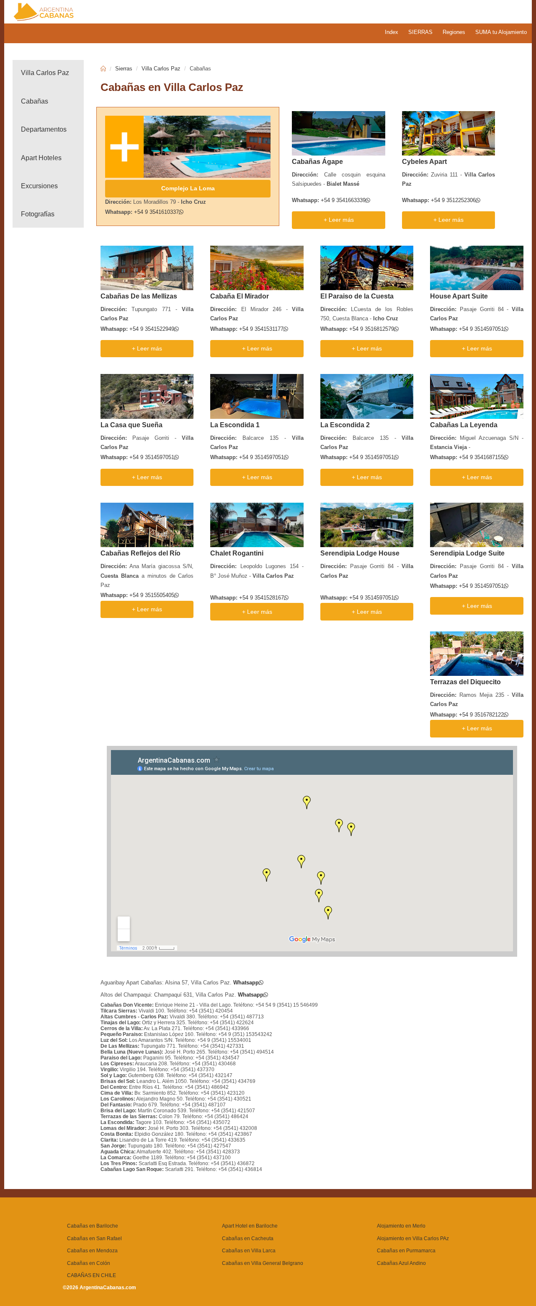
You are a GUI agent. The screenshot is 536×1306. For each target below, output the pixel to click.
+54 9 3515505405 (151, 595)
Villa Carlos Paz (45, 72)
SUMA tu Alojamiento (501, 32)
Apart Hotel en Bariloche (250, 1226)
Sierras (123, 68)
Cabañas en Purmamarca (406, 1251)
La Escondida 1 (235, 424)
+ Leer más (339, 220)
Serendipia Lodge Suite (467, 553)
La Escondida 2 (345, 424)
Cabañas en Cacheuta (247, 1238)
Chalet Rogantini (236, 553)
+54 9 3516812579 (371, 329)
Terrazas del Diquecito (465, 681)
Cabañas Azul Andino (401, 1263)
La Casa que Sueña (131, 424)
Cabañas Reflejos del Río (140, 553)
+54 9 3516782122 (481, 714)
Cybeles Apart (424, 161)
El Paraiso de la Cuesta (357, 296)
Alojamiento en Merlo (401, 1226)
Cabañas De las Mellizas (138, 296)
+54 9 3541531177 (261, 329)
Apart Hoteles (41, 157)
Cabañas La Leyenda (463, 424)
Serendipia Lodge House (359, 553)
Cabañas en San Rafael (94, 1238)
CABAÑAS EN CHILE (91, 1275)
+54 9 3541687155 (481, 457)
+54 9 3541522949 (151, 329)
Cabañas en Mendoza (92, 1251)
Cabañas (34, 101)
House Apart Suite (459, 296)
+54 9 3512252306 (453, 200)
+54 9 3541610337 (156, 212)
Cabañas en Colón (88, 1263)
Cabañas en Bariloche (92, 1226)
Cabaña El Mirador (239, 296)
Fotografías (37, 214)
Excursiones (39, 186)
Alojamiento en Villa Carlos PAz (413, 1238)
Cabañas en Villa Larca (249, 1251)
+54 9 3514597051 (481, 329)
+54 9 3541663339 (343, 200)
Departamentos (44, 129)
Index (391, 32)
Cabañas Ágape (317, 161)
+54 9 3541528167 (261, 598)
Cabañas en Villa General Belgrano (262, 1263)
